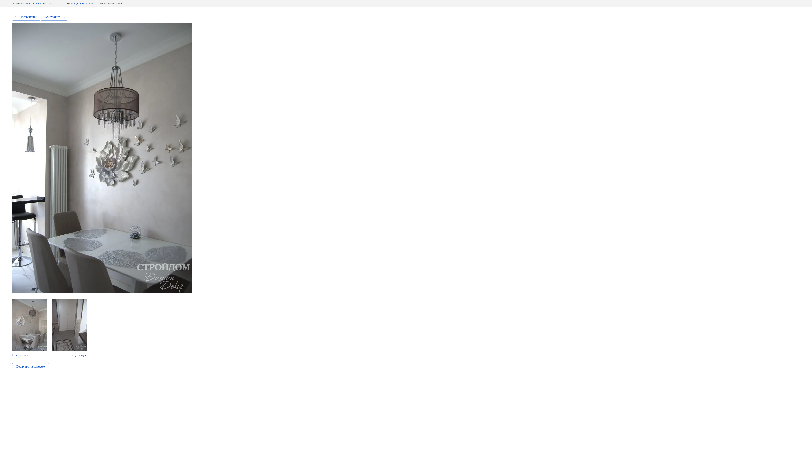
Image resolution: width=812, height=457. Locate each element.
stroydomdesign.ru (82, 3)
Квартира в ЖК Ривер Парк (37, 3)
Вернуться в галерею (30, 366)
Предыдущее (28, 16)
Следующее (52, 16)
